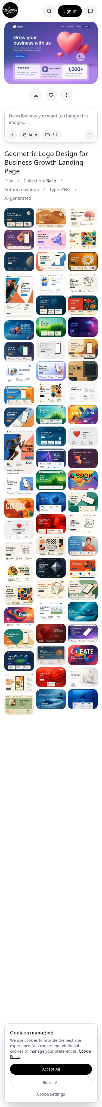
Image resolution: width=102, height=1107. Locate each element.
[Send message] (89, 134)
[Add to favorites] (51, 94)
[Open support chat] (90, 11)
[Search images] (49, 11)
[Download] (35, 94)
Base (51, 181)
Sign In (69, 11)
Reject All (51, 1082)
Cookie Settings (51, 1094)
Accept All (51, 1069)
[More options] (66, 94)
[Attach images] (12, 134)
